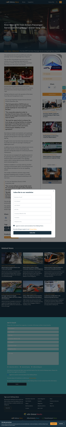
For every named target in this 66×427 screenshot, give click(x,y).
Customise (61, 423)
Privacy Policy (33, 229)
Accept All (54, 423)
